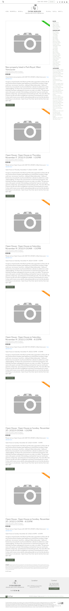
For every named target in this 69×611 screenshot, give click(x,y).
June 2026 (55, 35)
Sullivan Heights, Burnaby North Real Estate (38, 568)
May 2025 (55, 49)
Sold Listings (56, 28)
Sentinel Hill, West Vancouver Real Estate (39, 567)
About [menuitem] (59, 11)
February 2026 (56, 41)
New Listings (56, 24)
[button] (57, 2)
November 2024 (56, 55)
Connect (51, 1)
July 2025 (55, 46)
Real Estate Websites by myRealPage (57, 596)
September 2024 (57, 57)
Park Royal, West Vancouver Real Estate (16, 72)
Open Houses (56, 25)
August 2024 (56, 59)
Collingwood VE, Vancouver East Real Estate (16, 565)
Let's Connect (54, 588)
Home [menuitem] (7, 11)
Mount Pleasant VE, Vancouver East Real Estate (28, 566)
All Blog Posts (56, 22)
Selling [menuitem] (48, 11)
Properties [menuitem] (12, 11)
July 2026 (55, 34)
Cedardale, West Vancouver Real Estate (31, 564)
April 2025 (55, 51)
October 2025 (56, 44)
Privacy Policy (47, 596)
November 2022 (56, 64)
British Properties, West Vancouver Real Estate (17, 564)
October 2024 (56, 56)
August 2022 (56, 66)
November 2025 (56, 42)
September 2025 (57, 45)
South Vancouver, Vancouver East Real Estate (57, 108)
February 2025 (56, 53)
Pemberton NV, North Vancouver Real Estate (12, 567)
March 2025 (55, 52)
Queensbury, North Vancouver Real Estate (26, 567)
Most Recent (55, 31)
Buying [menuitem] (20, 11)
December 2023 (56, 62)
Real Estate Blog (56, 26)
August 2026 (56, 33)
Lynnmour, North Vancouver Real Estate (14, 566)
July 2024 (55, 60)
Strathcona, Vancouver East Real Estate (24, 568)
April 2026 (55, 38)
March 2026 (55, 40)
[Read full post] (27, 43)
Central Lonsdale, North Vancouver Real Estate (58, 76)
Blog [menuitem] (54, 11)
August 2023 (56, 63)
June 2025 (55, 48)
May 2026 (55, 37)
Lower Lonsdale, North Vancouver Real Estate (31, 565)
